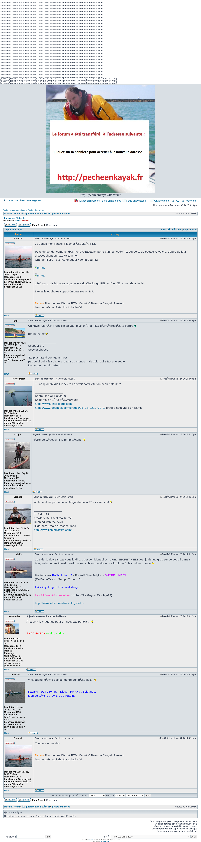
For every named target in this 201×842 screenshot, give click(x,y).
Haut (6, 315)
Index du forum (12, 213)
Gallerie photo (162, 200)
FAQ (177, 200)
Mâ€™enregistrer (31, 200)
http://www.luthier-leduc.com (53, 403)
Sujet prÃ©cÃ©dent (171, 229)
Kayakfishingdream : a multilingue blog (100, 200)
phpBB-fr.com (105, 841)
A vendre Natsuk (14, 218)
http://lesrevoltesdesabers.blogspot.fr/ (59, 603)
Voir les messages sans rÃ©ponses (15, 210)
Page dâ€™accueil (137, 200)
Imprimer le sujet (13, 229)
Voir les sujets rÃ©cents (36, 210)
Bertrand (18, 220)
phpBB (91, 839)
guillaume (25, 220)
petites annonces (61, 213)
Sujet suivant (190, 229)
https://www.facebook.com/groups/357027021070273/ (70, 407)
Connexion (11, 200)
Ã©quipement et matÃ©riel (36, 213)
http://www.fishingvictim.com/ (53, 529)
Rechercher (190, 200)
